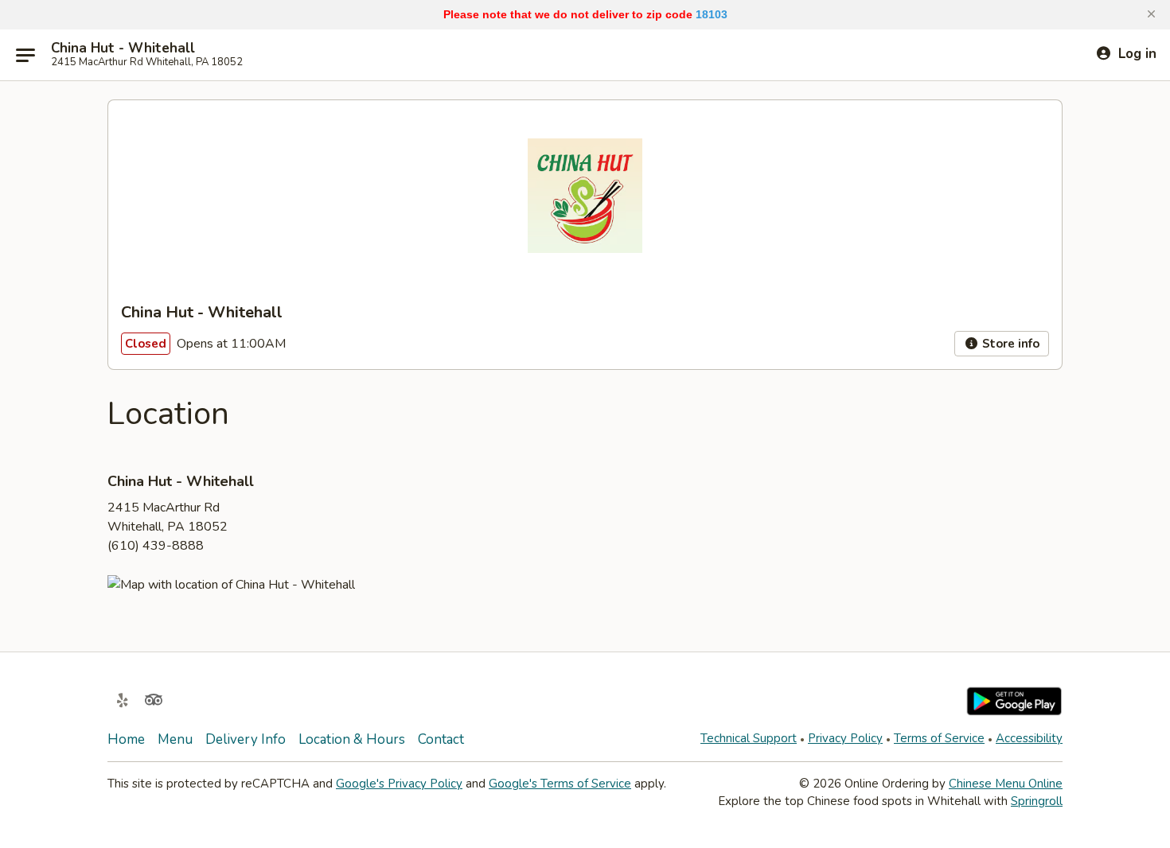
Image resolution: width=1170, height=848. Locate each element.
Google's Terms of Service (560, 784)
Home (126, 739)
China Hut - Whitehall (123, 48)
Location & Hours (351, 739)
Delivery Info (245, 739)
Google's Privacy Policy (399, 784)
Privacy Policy (845, 738)
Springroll (1037, 801)
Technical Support (748, 738)
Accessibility (1029, 738)
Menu (175, 739)
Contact (441, 739)
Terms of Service (939, 738)
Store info (1009, 344)
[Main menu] (25, 54)
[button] (1151, 14)
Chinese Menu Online (1006, 784)
